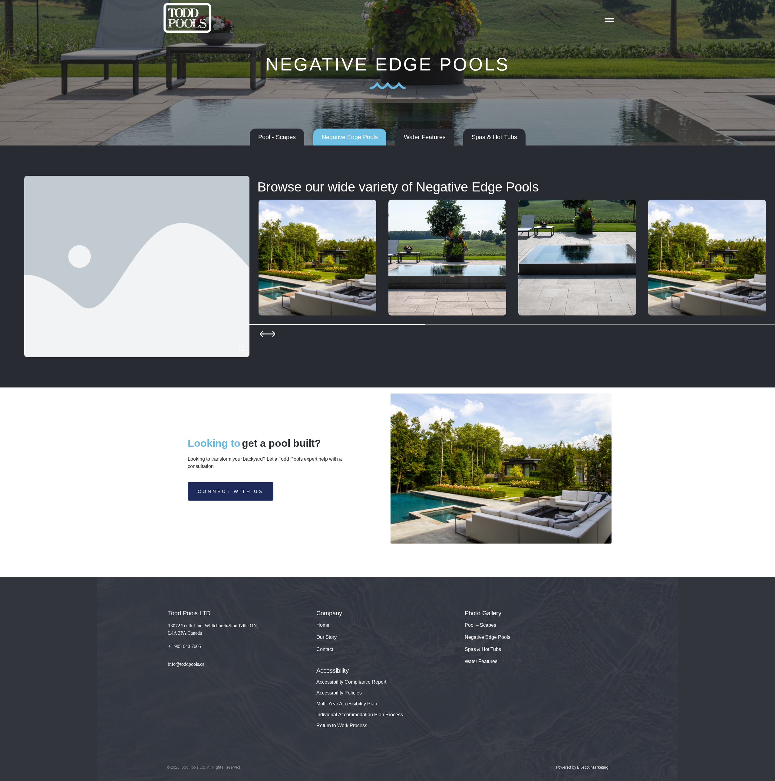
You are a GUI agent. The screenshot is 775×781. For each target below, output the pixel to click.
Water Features (481, 661)
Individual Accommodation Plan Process (359, 714)
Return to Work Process (341, 725)
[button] (264, 334)
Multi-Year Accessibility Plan (346, 703)
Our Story (326, 637)
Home (322, 625)
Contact (324, 649)
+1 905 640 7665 (184, 646)
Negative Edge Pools (487, 637)
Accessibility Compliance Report (351, 682)
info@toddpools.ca (186, 664)
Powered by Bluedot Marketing (582, 767)
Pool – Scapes (480, 625)
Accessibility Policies (339, 693)
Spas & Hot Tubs (483, 649)
